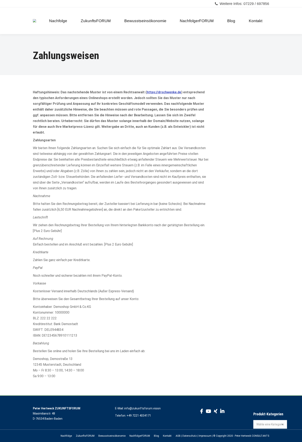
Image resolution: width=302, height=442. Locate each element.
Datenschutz (189, 435)
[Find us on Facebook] (201, 411)
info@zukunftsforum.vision (142, 408)
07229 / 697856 (256, 4)
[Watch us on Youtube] (208, 411)
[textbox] (270, 424)
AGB (178, 435)
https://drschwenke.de (164, 92)
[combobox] (270, 424)
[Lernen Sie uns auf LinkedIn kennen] (222, 411)
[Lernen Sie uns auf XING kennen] (215, 411)
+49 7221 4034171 (139, 415)
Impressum (205, 435)
